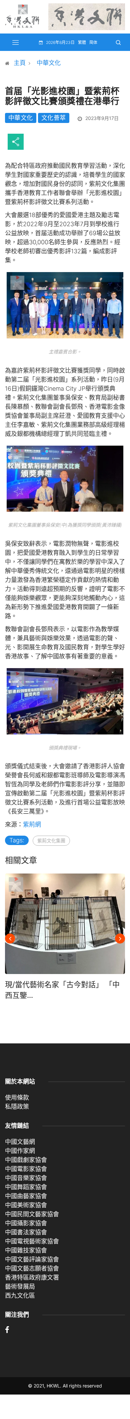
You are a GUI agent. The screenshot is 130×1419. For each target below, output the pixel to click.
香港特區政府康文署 (32, 1277)
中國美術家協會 (26, 1205)
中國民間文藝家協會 (32, 1214)
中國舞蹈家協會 (26, 1186)
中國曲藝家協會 (26, 1196)
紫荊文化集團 (51, 840)
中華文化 (49, 62)
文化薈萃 (53, 117)
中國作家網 (20, 1150)
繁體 (82, 42)
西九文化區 (20, 1295)
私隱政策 (17, 1106)
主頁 (20, 62)
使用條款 (17, 1097)
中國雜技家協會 (26, 1250)
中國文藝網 (20, 1141)
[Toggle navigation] (15, 42)
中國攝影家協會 (26, 1223)
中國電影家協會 (26, 1168)
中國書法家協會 (26, 1232)
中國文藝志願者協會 (32, 1268)
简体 (93, 42)
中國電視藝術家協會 (32, 1241)
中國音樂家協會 (26, 1177)
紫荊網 (32, 824)
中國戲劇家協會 (26, 1159)
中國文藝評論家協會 (32, 1259)
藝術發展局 (20, 1286)
